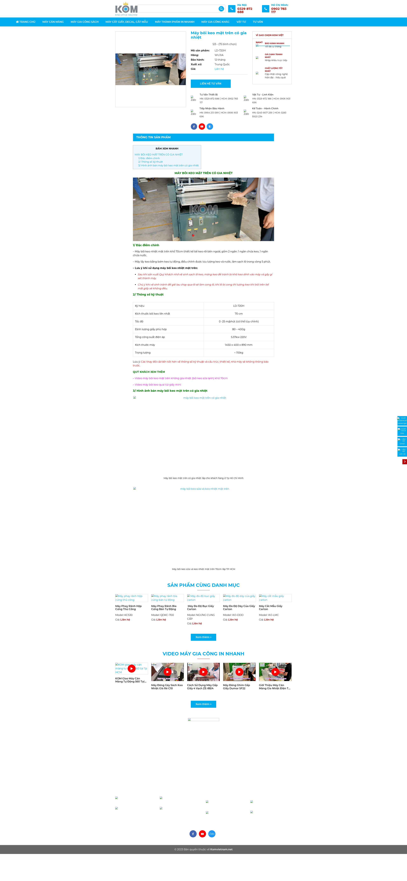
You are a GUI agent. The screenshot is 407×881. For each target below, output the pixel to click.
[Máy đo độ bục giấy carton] (203, 597)
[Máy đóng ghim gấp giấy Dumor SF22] (239, 671)
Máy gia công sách (85, 21)
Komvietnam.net (221, 849)
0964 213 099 (209, 112)
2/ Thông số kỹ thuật (150, 161)
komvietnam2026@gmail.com (238, 793)
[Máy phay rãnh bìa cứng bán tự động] (167, 597)
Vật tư (241, 21)
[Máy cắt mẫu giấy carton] (275, 597)
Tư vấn (258, 21)
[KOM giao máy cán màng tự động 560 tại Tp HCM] (131, 668)
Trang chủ (27, 21)
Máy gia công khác (215, 21)
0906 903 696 (182, 800)
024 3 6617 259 (271, 814)
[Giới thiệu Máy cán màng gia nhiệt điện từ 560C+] (275, 671)
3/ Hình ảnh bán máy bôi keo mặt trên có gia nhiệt (168, 165)
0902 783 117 (137, 800)
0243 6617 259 (262, 112)
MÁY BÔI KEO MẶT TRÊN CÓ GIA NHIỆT (159, 154)
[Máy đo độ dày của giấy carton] (239, 597)
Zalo (211, 833)
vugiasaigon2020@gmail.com (147, 789)
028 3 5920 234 (181, 810)
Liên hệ (219, 68)
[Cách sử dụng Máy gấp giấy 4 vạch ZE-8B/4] (203, 671)
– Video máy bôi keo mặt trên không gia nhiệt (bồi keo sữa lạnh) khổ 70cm (180, 378)
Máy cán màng (53, 21)
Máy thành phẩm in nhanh (174, 21)
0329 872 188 (262, 98)
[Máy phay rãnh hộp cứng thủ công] (131, 597)
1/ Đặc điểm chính (149, 158)
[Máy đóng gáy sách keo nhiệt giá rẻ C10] (167, 671)
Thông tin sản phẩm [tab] (153, 137)
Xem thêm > (203, 637)
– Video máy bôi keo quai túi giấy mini (157, 384)
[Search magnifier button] (221, 8)
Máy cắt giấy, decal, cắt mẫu (127, 21)
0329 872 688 (210, 98)
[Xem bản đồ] (192, 778)
